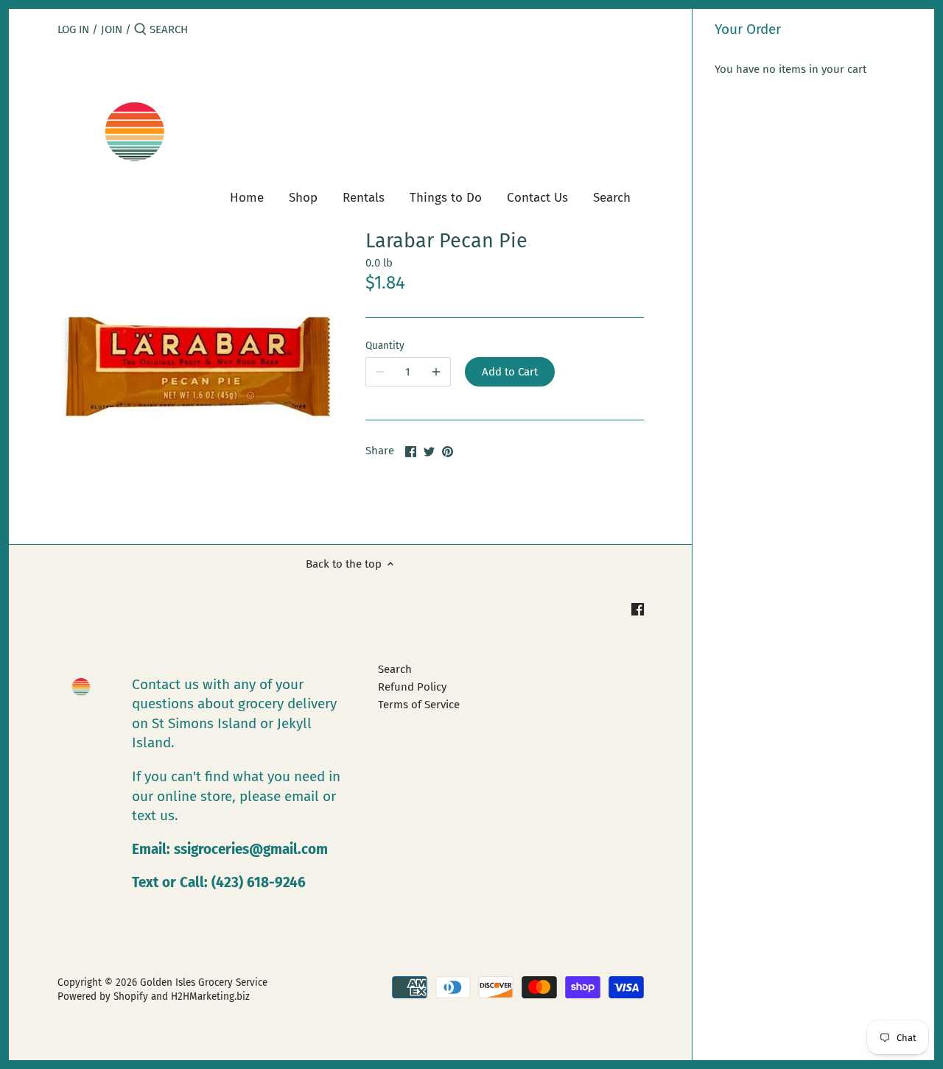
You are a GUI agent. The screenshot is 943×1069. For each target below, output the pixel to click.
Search (395, 669)
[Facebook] (637, 609)
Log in (73, 29)
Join (111, 29)
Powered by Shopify (102, 996)
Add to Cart (510, 371)
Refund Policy (412, 687)
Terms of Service (419, 704)
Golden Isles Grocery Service (203, 982)
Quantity (384, 346)
